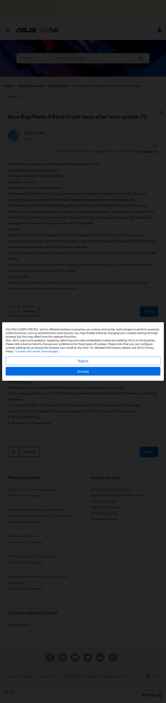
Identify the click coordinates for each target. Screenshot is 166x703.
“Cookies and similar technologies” (37, 351)
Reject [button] (83, 360)
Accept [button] (83, 371)
